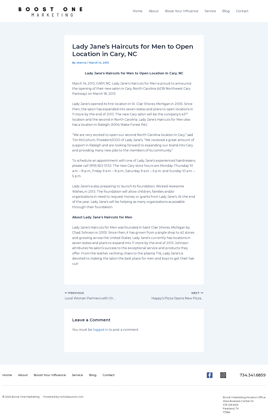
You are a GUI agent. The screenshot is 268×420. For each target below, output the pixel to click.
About (154, 11)
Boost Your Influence (181, 11)
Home (137, 11)
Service (210, 11)
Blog (226, 11)
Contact (242, 11)
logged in (100, 330)
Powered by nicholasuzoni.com (63, 396)
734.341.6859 (253, 375)
